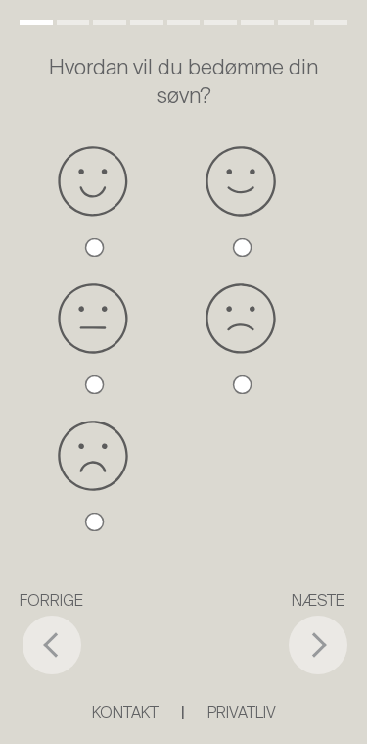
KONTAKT (125, 713)
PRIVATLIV (241, 713)
